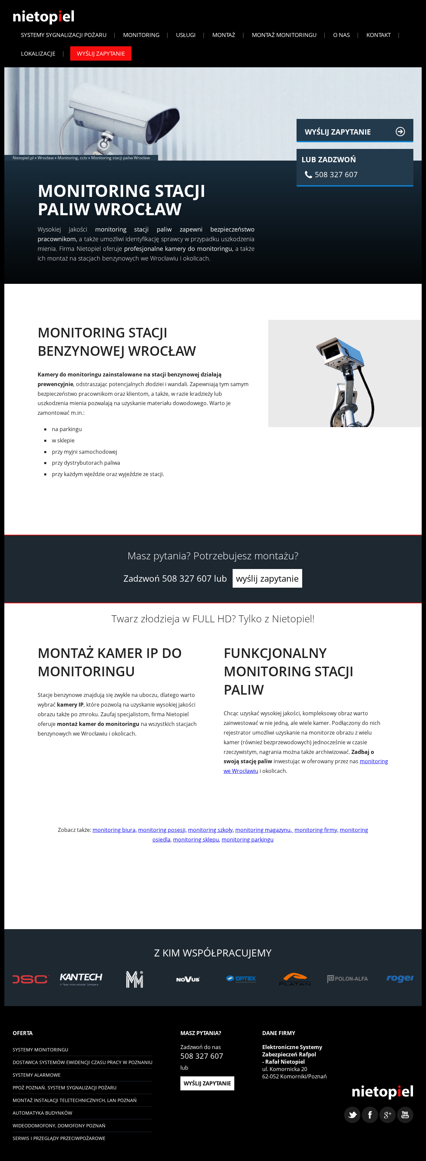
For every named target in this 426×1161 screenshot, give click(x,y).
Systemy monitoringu (40, 1049)
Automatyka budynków (42, 1113)
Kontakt (378, 35)
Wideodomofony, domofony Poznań (59, 1125)
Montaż (223, 35)
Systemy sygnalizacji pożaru (63, 35)
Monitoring (141, 35)
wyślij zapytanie (267, 578)
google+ (387, 1115)
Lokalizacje (38, 53)
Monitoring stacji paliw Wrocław (120, 158)
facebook (370, 1115)
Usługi (186, 35)
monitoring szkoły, (211, 830)
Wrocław (46, 158)
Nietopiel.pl (23, 158)
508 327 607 (187, 578)
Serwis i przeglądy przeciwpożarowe (59, 1138)
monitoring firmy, (316, 830)
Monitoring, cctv (72, 158)
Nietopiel (43, 17)
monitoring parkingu (248, 839)
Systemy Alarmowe (37, 1075)
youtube (405, 1115)
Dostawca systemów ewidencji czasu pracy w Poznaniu (82, 1062)
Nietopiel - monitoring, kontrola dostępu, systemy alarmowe (382, 1092)
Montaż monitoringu (284, 35)
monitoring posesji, (162, 830)
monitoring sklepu (196, 839)
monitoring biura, (115, 830)
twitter (352, 1115)
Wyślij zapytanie (101, 53)
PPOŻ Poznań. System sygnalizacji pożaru (64, 1087)
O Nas (341, 35)
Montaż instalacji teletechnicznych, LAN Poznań (75, 1100)
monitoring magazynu (263, 830)
